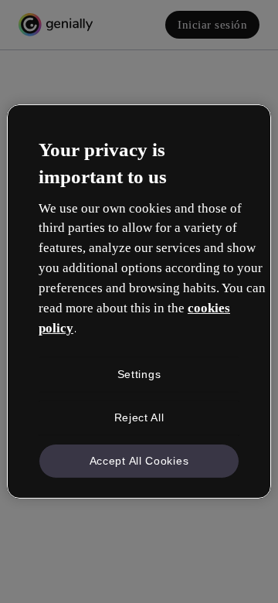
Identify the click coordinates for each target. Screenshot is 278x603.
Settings (139, 374)
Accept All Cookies (139, 460)
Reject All (139, 417)
